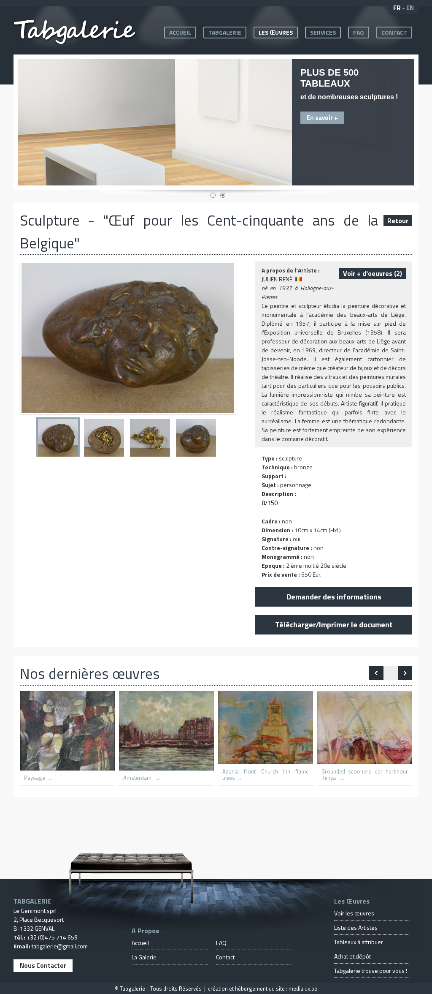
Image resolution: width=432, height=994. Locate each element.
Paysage (34, 778)
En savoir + (322, 118)
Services (323, 32)
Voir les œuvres (354, 913)
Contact (394, 32)
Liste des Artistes (356, 927)
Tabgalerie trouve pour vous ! (370, 970)
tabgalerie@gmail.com (60, 946)
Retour (397, 220)
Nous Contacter (43, 965)
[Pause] (390, 673)
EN (410, 8)
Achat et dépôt (352, 956)
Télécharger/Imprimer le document (334, 624)
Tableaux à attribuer (358, 941)
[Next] (376, 673)
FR (397, 8)
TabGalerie (224, 32)
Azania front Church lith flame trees (265, 774)
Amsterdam (138, 778)
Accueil (180, 32)
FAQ (358, 32)
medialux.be (303, 988)
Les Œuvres (276, 32)
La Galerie (144, 957)
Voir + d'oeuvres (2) (372, 273)
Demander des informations (333, 596)
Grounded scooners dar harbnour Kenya (364, 774)
